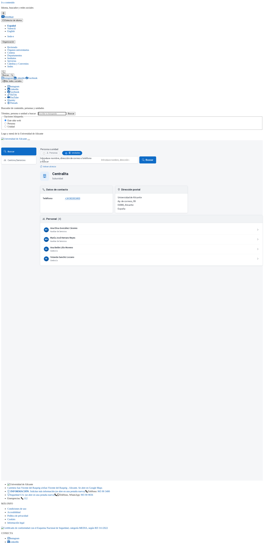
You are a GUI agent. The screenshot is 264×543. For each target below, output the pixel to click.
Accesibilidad (13, 512)
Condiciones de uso (16, 508)
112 (26, 498)
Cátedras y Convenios (18, 63)
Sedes (10, 66)
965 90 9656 (87, 495)
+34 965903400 (72, 198)
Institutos (11, 58)
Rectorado (12, 47)
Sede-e (10, 36)
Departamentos (14, 55)
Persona (11, 123)
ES (12, 20)
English (11, 31)
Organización (8, 42)
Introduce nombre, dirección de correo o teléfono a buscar (66, 160)
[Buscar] (3, 72)
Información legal (15, 522)
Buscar (71, 113)
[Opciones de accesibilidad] (3, 13)
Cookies (11, 519)
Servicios (11, 61)
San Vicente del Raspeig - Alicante (54, 488)
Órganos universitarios (18, 50)
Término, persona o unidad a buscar (18, 113)
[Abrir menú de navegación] (29, 139)
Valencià (11, 28)
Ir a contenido (8, 2)
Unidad (11, 126)
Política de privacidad (17, 515)
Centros (11, 52)
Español (11, 25)
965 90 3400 (104, 491)
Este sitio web (14, 120)
